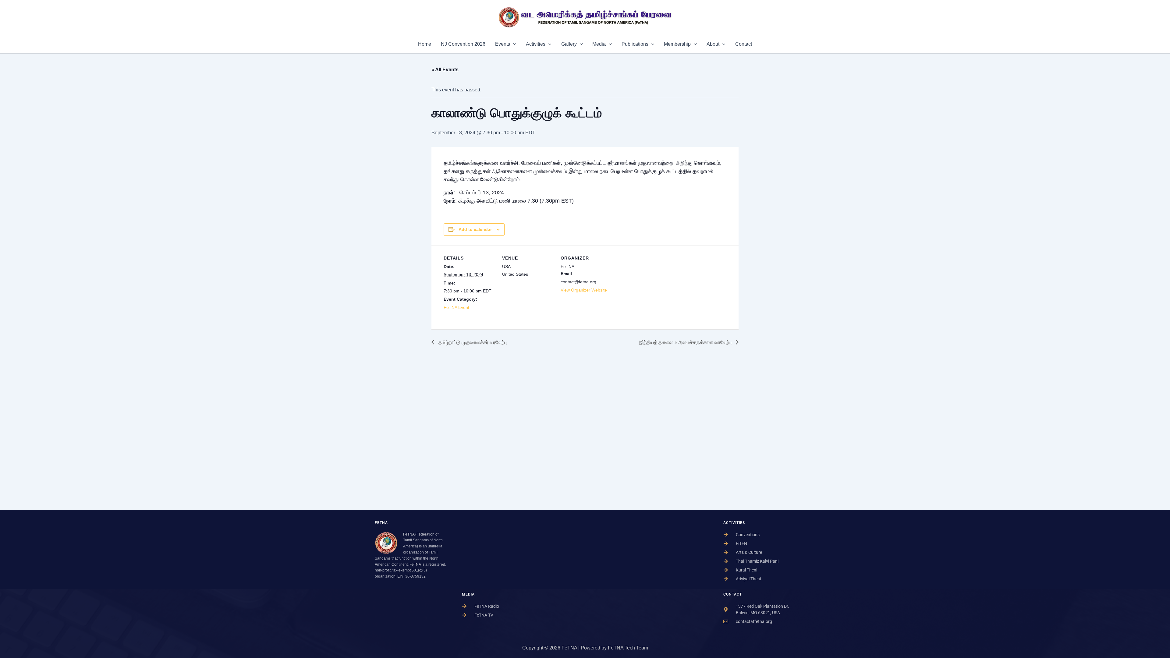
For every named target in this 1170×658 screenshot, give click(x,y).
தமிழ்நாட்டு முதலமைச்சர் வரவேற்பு (472, 342)
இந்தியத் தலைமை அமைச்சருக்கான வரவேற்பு (686, 342)
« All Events (445, 69)
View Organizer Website (584, 290)
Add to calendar (475, 229)
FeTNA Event (456, 307)
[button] (513, 44)
